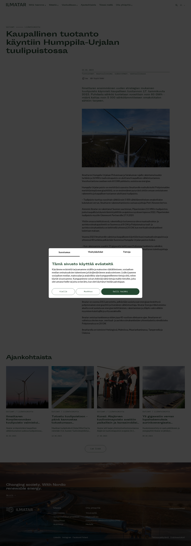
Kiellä (63, 292)
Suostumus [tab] (64, 252)
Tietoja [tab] (126, 251)
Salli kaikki (120, 292)
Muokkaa (88, 292)
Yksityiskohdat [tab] (95, 251)
